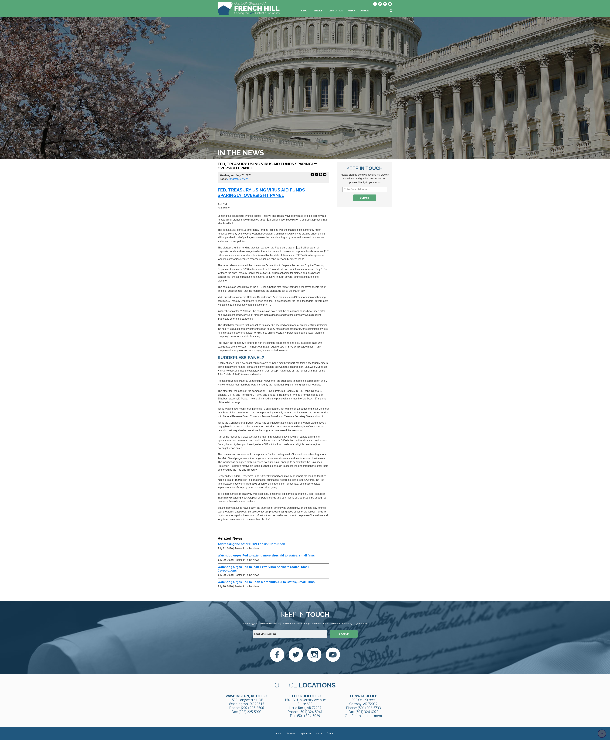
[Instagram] (385, 4)
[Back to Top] (602, 734)
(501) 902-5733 (369, 708)
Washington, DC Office (247, 696)
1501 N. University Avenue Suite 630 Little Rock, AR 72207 (305, 704)
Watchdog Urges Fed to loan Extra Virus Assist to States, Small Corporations (263, 568)
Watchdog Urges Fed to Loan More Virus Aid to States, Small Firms (266, 582)
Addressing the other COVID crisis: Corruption (251, 544)
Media (351, 10)
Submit (364, 197)
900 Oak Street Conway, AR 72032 (363, 702)
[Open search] (391, 11)
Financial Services (237, 179)
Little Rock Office (305, 696)
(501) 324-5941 (310, 712)
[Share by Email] (324, 175)
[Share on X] (316, 175)
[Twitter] (380, 4)
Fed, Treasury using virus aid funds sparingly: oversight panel (261, 192)
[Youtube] (390, 4)
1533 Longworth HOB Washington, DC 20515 (246, 702)
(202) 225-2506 (252, 708)
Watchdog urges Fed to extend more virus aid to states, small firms (266, 555)
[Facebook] (375, 4)
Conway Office (363, 696)
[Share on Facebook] (312, 175)
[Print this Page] (320, 175)
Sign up (344, 633)
